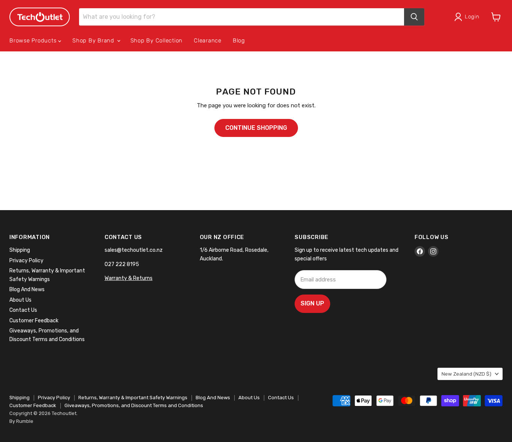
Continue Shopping (256, 127)
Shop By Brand (94, 40)
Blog (239, 40)
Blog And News (27, 289)
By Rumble (21, 421)
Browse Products (33, 40)
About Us (20, 300)
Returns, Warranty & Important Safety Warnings (132, 397)
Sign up (312, 303)
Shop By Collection (156, 40)
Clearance (208, 40)
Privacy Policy (26, 260)
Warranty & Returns (129, 278)
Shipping (19, 250)
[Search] (414, 17)
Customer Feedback (33, 320)
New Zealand (466, 374)
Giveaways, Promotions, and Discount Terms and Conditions (133, 405)
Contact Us (23, 310)
